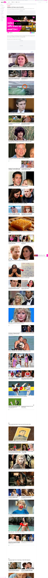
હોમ (9, 2)
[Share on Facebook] (31, 32)
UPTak (16, 0)
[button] (3, 4)
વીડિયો (14, 2)
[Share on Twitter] (34, 32)
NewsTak (23, 0)
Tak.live (9, 0)
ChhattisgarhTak (26, 0)
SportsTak (4, 0)
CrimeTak (14, 0)
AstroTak (7, 0)
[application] (21, 23)
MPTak (21, 0)
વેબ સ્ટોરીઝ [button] (18, 2)
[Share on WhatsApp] (33, 32)
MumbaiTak (11, 0)
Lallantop (2, 0)
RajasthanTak (18, 0)
